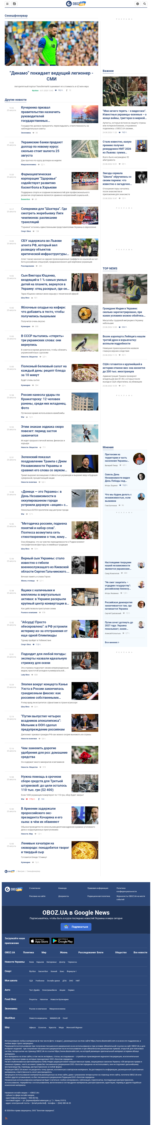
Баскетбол (25, 199)
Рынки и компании (29, 613)
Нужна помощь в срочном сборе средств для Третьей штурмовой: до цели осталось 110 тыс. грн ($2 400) (44, 783)
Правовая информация (97, 888)
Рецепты (33, 999)
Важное (108, 71)
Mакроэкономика (28, 165)
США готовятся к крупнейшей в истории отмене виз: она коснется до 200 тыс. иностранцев (124, 368)
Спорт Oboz (26, 231)
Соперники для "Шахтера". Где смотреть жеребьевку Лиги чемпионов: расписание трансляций (44, 215)
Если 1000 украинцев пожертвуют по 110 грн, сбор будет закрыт (52, 795)
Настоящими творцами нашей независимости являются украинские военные (118, 566)
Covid (65, 1018)
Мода (61, 1027)
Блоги (100, 952)
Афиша (32, 1027)
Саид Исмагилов (112, 573)
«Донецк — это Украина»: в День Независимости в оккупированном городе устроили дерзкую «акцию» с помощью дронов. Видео (43, 498)
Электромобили (49, 990)
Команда (62, 888)
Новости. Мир (27, 834)
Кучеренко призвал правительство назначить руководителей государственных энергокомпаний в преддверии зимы (44, 114)
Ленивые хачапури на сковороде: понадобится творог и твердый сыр (45, 847)
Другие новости (15, 99)
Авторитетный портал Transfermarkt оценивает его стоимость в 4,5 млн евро (51, 86)
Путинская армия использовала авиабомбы (43, 413)
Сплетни (42, 1027)
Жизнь (64, 952)
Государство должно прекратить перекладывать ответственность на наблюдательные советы (55, 127)
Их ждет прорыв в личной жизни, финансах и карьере (43, 442)
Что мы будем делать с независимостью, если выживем (118, 497)
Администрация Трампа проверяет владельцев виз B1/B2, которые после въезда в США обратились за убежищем (122, 379)
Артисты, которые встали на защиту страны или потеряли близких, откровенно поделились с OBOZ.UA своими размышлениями (124, 126)
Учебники (39, 981)
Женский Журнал (74, 1027)
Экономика (26, 133)
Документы (63, 896)
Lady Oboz (25, 675)
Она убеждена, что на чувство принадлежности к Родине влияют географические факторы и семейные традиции (52, 543)
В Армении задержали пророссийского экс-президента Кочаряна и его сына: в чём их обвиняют (41, 815)
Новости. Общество (29, 357)
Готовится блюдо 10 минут (34, 857)
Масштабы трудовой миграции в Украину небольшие (123, 321)
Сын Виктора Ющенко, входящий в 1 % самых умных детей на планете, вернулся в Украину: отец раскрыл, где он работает (44, 282)
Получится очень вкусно (33, 321)
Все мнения (111, 642)
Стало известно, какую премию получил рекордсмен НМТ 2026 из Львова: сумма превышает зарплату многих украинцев (117, 147)
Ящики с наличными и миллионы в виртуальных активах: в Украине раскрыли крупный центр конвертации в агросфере (44, 597)
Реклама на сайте (37, 896)
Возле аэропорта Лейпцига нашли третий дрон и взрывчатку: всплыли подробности (124, 340)
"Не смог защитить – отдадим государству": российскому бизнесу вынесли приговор (118, 585)
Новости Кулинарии (59, 999)
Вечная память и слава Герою (35, 576)
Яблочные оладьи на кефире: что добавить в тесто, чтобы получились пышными (43, 312)
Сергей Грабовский (113, 613)
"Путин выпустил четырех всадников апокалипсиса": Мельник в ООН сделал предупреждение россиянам (43, 722)
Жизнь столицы (28, 581)
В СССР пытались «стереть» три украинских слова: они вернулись (42, 340)
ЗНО (71, 981)
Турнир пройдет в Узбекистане (36, 640)
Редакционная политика (98, 896)
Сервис (71, 990)
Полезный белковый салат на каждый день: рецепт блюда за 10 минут (44, 370)
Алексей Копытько (113, 633)
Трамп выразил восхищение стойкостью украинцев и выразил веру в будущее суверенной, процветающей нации (59, 476)
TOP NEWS (110, 268)
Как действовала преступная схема (38, 608)
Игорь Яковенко (112, 593)
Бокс (62, 971)
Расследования (87, 952)
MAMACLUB (55, 1018)
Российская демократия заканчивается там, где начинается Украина (118, 605)
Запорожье (51, 962)
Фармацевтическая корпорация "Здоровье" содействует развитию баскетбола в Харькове (39, 180)
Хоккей (54, 971)
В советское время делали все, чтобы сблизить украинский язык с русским (44, 351)
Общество (121, 952)
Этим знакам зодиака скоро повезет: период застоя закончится (42, 431)
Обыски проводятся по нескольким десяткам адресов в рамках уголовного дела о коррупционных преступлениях (58, 828)
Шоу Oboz (25, 298)
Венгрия (21, 871)
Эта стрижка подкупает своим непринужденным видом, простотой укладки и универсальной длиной (45, 669)
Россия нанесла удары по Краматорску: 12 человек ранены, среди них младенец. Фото (43, 401)
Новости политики (29, 482)
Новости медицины (38, 1018)
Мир (44, 952)
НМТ (78, 981)
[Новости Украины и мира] (10, 872)
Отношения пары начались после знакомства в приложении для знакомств (116, 191)
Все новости (140, 952)
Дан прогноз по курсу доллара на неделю (41, 160)
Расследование (27, 266)
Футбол (35, 91)
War (22, 417)
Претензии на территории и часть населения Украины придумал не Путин (116, 458)
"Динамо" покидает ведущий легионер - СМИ (51, 76)
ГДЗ (31, 981)
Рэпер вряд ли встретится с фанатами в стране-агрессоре (49, 702)
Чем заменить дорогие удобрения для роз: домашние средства (44, 752)
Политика (28, 952)
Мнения (108, 447)
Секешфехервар (16, 15)
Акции (62, 990)
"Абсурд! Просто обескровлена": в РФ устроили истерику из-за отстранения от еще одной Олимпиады (44, 628)
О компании (34, 888)
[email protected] (39, 1103)
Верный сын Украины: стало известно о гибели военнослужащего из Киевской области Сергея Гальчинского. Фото (45, 565)
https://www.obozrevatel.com (103, 1041)
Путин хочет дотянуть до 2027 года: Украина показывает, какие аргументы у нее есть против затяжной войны (119, 626)
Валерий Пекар (111, 465)
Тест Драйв (34, 990)
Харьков (40, 962)
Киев (31, 962)
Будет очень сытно (30, 380)
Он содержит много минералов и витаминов (42, 762)
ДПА (64, 981)
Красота (52, 1027)
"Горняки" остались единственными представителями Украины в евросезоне (58, 227)
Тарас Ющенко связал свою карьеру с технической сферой (49, 294)
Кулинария (25, 326)
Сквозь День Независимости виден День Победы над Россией (117, 478)
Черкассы (72, 962)
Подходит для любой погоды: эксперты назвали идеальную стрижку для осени (44, 658)
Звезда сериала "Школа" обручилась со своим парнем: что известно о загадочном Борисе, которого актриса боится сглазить (117, 179)
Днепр (62, 962)
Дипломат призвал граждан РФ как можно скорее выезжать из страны (56, 734)
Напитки (44, 999)
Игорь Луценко (111, 486)
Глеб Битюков (111, 506)
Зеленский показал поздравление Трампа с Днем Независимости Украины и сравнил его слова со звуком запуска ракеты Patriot (44, 463)
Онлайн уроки (53, 981)
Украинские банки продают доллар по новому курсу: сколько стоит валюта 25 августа (42, 148)
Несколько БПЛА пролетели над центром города (44, 510)
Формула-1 (72, 971)
